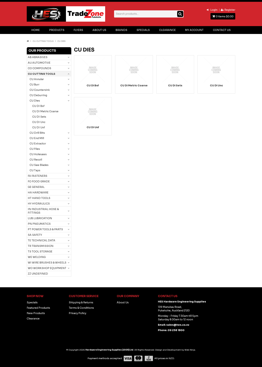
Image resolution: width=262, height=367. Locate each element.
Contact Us (222, 30)
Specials (143, 30)
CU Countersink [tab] (40, 90)
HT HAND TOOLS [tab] (39, 198)
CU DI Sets (39, 116)
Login (213, 10)
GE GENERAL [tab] (36, 187)
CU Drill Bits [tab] (37, 132)
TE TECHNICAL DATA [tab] (41, 240)
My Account (194, 30)
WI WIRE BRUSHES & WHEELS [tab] (47, 262)
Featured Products (38, 307)
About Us (99, 30)
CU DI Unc (38, 122)
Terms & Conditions (81, 307)
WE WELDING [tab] (37, 257)
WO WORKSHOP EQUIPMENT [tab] (47, 268)
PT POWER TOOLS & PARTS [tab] (45, 229)
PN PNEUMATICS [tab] (39, 223)
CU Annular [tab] (37, 79)
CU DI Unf (38, 127)
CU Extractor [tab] (38, 143)
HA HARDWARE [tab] (38, 192)
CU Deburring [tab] (38, 95)
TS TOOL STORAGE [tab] (40, 251)
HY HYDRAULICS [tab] (39, 203)
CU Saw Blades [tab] (39, 165)
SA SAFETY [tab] (35, 235)
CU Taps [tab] (35, 170)
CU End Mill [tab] (37, 138)
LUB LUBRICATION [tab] (40, 218)
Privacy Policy (77, 313)
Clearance (167, 30)
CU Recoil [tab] (36, 159)
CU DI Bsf (38, 106)
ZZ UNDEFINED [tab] (38, 273)
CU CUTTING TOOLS (43, 41)
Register (229, 10)
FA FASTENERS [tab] (37, 176)
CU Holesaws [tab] (38, 154)
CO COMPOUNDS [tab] (39, 68)
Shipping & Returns (81, 302)
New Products (36, 313)
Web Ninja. (190, 350)
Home (35, 30)
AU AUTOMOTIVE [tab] (39, 62)
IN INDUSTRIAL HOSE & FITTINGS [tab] (43, 211)
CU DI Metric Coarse (45, 111)
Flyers (78, 30)
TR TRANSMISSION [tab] (40, 246)
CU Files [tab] (35, 149)
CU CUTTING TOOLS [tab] (41, 73)
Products (56, 30)
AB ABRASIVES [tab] (37, 57)
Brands (121, 30)
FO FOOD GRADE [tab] (39, 181)
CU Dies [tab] (35, 100)
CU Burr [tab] (34, 84)
